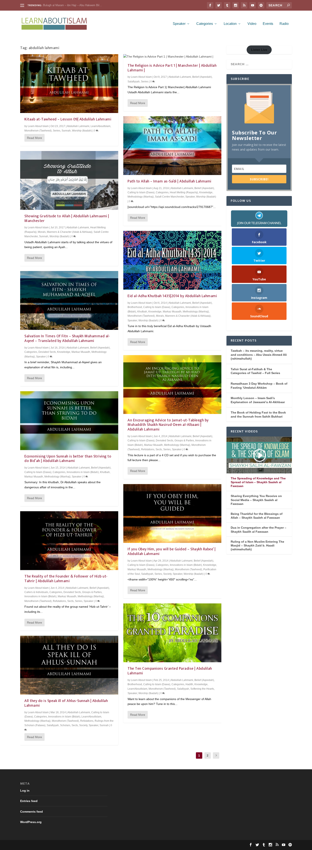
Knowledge (63, 351)
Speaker (179, 23)
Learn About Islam (38, 126)
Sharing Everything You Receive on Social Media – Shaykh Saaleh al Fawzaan (256, 499)
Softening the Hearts (202, 688)
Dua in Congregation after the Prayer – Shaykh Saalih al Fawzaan (258, 529)
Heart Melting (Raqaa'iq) (184, 192)
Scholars (65, 725)
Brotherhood (135, 307)
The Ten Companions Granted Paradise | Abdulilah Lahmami (170, 670)
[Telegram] (259, 218)
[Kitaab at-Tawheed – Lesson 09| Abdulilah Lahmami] (69, 83)
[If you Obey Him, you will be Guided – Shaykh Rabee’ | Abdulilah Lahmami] (172, 513)
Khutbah (105, 472)
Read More (34, 138)
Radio (284, 23)
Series (56, 130)
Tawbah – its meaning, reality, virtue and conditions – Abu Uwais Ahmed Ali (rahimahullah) (259, 354)
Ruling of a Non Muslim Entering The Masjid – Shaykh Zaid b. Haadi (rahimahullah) (257, 545)
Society (83, 725)
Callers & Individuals (36, 592)
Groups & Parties (92, 592)
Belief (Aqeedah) (100, 347)
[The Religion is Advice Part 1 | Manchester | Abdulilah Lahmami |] (172, 56)
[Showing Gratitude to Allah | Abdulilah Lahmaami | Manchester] (69, 180)
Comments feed (31, 811)
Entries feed (29, 801)
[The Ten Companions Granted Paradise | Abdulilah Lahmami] (172, 632)
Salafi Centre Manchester (169, 196)
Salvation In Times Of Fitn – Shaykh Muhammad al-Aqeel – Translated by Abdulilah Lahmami (67, 338)
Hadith (189, 684)
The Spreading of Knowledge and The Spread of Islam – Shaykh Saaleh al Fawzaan (258, 482)
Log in (25, 790)
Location (230, 23)
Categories (204, 23)
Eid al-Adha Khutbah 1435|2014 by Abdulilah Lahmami (172, 296)
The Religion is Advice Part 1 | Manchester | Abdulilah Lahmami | (172, 67)
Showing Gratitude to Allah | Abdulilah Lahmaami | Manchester (66, 218)
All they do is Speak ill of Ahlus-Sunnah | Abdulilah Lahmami (66, 703)
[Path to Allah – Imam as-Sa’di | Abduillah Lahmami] (172, 145)
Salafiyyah (53, 725)
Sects (70, 601)
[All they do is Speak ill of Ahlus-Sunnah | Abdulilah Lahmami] (69, 665)
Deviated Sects (47, 351)
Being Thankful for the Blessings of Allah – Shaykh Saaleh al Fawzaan (256, 515)
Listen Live (259, 49)
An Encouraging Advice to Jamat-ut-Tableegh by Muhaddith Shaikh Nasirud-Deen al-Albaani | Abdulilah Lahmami (168, 425)
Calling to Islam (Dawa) (37, 472)
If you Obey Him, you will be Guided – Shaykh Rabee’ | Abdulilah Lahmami (172, 551)
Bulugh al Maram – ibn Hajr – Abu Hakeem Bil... (72, 5)
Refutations (59, 601)
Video (251, 23)
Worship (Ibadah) (82, 130)
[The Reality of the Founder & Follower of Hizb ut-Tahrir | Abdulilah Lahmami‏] (69, 540)
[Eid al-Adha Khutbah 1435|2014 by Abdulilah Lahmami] (172, 260)
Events (268, 23)
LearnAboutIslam (100, 126)
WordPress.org (31, 822)
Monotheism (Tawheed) (38, 130)
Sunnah (66, 130)
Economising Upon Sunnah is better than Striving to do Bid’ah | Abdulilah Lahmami (67, 458)
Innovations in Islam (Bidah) (83, 472)
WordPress (85, 845)
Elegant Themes (48, 845)
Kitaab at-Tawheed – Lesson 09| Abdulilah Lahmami (67, 119)
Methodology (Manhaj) (57, 476)
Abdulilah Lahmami (78, 126)
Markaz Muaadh (81, 351)
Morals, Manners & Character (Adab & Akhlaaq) (65, 231)
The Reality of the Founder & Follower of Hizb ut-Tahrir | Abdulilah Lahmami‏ (66, 578)
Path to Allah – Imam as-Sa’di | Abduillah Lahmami (169, 181)
